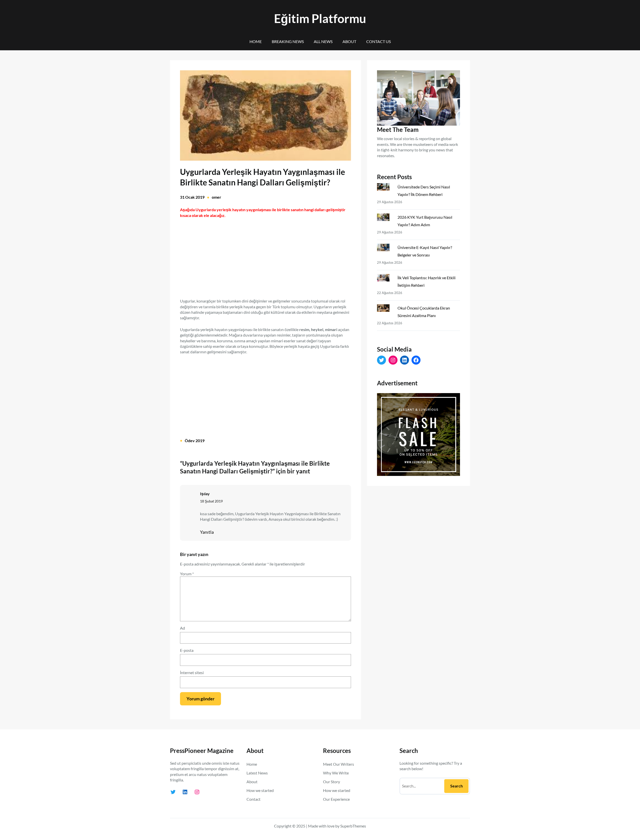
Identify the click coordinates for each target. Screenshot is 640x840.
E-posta (187, 650)
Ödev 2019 (194, 440)
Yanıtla (207, 532)
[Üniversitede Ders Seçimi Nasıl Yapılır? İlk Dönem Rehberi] (385, 188)
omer (216, 197)
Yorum (187, 573)
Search (456, 785)
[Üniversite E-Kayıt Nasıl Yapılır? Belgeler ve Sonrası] (385, 248)
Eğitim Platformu (320, 18)
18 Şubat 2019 (211, 501)
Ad (182, 628)
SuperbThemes (353, 825)
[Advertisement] (266, 255)
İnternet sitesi (192, 672)
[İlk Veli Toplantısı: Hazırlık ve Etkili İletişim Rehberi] (385, 279)
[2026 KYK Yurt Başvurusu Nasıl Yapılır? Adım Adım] (385, 218)
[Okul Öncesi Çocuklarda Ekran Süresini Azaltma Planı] (385, 309)
